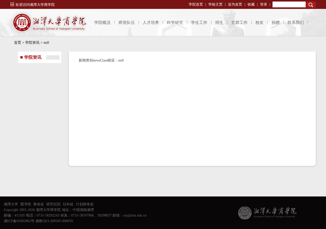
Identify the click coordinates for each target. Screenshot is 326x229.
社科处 (68, 204)
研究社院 (53, 204)
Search (311, 5)
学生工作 (199, 22)
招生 (219, 22)
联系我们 (296, 22)
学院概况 (102, 22)
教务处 (38, 204)
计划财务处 (85, 204)
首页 (17, 42)
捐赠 (275, 22)
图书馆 (25, 204)
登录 (263, 4)
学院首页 (196, 4)
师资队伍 (126, 22)
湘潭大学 (11, 204)
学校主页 (215, 4)
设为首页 (235, 4)
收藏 (251, 4)
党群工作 (239, 22)
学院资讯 (32, 42)
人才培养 (151, 22)
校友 (259, 22)
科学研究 (175, 22)
